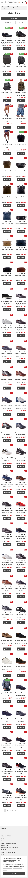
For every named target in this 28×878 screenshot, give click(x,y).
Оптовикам (3, 849)
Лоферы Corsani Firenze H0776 (7, 353)
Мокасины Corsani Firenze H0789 (21, 301)
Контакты (3, 838)
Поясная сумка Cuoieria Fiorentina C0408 (21, 223)
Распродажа (4, 832)
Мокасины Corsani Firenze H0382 (7, 640)
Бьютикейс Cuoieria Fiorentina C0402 (7, 275)
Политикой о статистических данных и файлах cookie (13, 868)
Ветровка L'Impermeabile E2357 (21, 92)
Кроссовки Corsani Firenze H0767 (7, 379)
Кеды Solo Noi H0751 (7, 458)
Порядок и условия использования (9, 847)
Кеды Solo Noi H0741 (21, 484)
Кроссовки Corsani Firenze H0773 (21, 797)
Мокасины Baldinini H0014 (21, 745)
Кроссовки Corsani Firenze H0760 (21, 406)
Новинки (3, 831)
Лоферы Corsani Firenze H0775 (21, 353)
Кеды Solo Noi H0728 (21, 562)
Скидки (2, 841)
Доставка (3, 840)
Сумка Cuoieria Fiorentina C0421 (21, 145)
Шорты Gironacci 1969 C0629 (7, 145)
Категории (14, 18)
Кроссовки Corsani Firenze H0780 (7, 327)
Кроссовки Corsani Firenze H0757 (21, 432)
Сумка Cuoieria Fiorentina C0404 (7, 249)
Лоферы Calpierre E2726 (7, 40)
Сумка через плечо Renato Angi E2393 (7, 92)
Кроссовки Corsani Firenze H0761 (7, 406)
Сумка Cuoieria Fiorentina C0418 (7, 171)
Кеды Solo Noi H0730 (7, 562)
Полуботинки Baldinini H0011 (7, 771)
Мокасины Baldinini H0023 (21, 719)
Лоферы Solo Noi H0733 (7, 536)
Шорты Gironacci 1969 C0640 (7, 118)
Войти (2, 854)
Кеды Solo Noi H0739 (21, 510)
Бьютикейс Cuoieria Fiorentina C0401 (21, 275)
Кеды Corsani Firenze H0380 (7, 666)
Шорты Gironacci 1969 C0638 (21, 118)
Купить (8, 48)
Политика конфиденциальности (8, 843)
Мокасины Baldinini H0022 (7, 745)
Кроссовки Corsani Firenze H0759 (7, 432)
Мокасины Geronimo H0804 (7, 301)
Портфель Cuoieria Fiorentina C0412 (21, 197)
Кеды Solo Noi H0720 (7, 614)
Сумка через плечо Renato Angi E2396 (21, 66)
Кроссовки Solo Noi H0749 (21, 458)
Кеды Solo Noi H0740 (7, 510)
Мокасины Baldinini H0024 (7, 719)
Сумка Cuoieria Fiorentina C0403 (21, 249)
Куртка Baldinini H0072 (7, 693)
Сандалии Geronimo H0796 (7, 797)
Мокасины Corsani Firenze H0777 (21, 327)
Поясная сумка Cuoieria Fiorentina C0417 (21, 171)
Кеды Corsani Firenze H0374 (21, 666)
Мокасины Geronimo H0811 (21, 771)
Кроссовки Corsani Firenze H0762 (21, 379)
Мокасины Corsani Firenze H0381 (21, 640)
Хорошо (14, 873)
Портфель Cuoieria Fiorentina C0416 (7, 197)
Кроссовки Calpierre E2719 (21, 40)
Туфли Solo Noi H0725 (21, 588)
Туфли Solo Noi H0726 (7, 588)
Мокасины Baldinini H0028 (21, 693)
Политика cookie (5, 845)
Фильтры (21, 22)
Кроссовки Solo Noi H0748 (7, 484)
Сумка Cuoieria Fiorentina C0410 (7, 223)
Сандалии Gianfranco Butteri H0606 (21, 614)
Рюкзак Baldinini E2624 (7, 66)
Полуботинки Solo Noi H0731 (21, 536)
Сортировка (7, 22)
